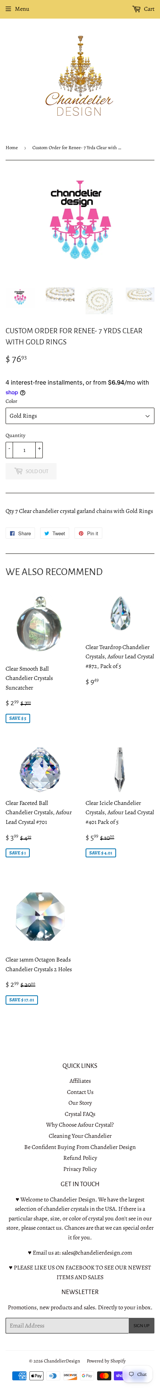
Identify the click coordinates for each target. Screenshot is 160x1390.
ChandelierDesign (62, 1361)
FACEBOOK (80, 1268)
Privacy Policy (80, 1169)
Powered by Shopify (106, 1361)
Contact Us (80, 1092)
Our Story (80, 1103)
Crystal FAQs (80, 1114)
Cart (148, 9)
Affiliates (80, 1081)
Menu (22, 9)
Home (12, 147)
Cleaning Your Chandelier (80, 1136)
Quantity (15, 435)
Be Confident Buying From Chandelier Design (80, 1147)
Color (11, 401)
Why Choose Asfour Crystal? (80, 1125)
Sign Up (142, 1325)
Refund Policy (80, 1158)
